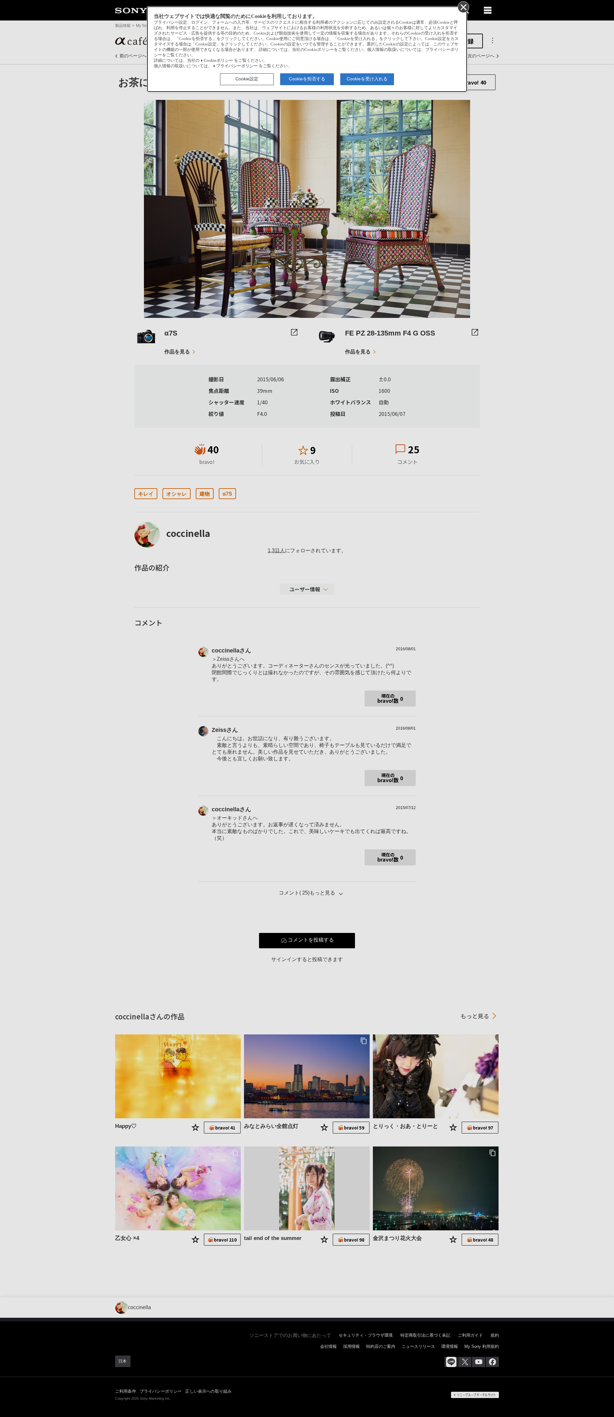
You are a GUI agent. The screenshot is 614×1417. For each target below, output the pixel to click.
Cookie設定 (246, 78)
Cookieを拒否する (307, 78)
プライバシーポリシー (237, 66)
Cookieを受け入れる (367, 78)
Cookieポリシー (218, 60)
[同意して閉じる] (463, 6)
